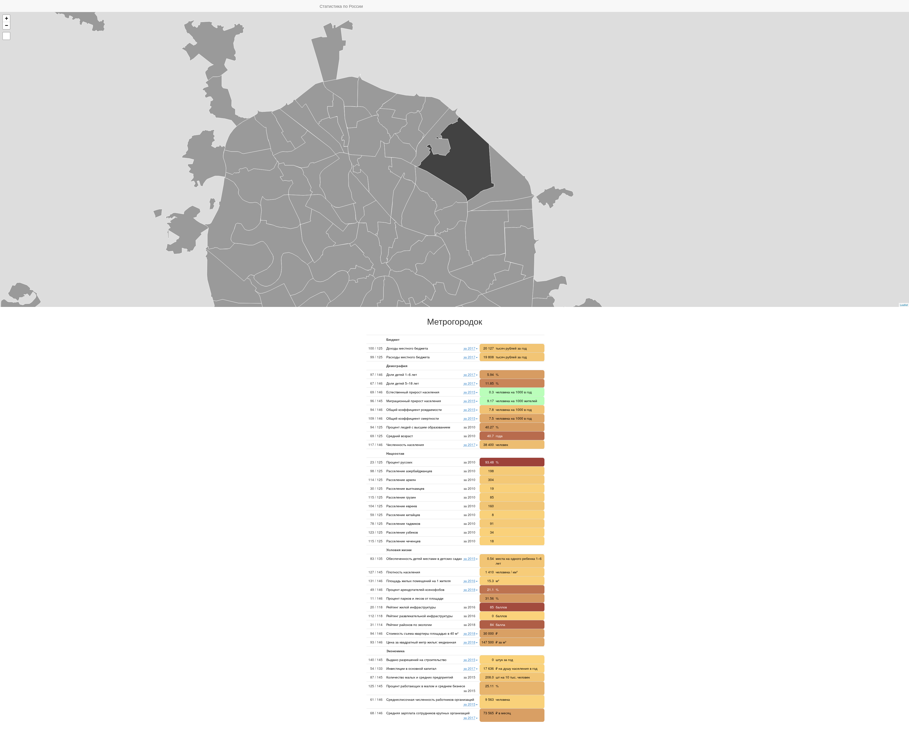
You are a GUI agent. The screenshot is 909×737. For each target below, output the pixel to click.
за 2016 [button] (469, 580)
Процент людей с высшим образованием (418, 427)
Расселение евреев (401, 505)
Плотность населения (403, 572)
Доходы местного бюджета (407, 348)
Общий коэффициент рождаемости (414, 409)
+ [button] (6, 18)
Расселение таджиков (403, 523)
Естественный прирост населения (412, 392)
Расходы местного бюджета (408, 357)
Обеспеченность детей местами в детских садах (424, 558)
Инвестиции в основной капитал (411, 668)
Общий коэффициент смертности (412, 418)
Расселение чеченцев (403, 541)
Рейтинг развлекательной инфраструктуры (419, 615)
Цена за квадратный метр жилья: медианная (421, 642)
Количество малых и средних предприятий (419, 677)
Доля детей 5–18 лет (402, 383)
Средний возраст (399, 435)
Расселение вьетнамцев (405, 488)
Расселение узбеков (402, 532)
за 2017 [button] (469, 348)
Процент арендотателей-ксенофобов (415, 589)
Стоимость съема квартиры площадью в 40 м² (422, 633)
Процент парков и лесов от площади (414, 598)
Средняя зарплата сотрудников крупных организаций (428, 712)
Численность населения (405, 444)
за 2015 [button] (469, 392)
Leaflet (904, 305)
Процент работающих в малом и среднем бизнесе (425, 685)
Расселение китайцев (403, 514)
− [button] (6, 25)
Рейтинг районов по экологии (409, 624)
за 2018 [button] (469, 589)
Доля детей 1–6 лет (401, 374)
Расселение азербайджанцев (409, 470)
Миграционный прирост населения (413, 400)
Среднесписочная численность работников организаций (430, 699)
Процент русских (399, 462)
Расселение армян (401, 479)
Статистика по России (341, 6)
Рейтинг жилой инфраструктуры (411, 607)
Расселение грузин (401, 497)
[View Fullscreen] (6, 36)
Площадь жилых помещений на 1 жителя (418, 580)
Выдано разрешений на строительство (416, 659)
